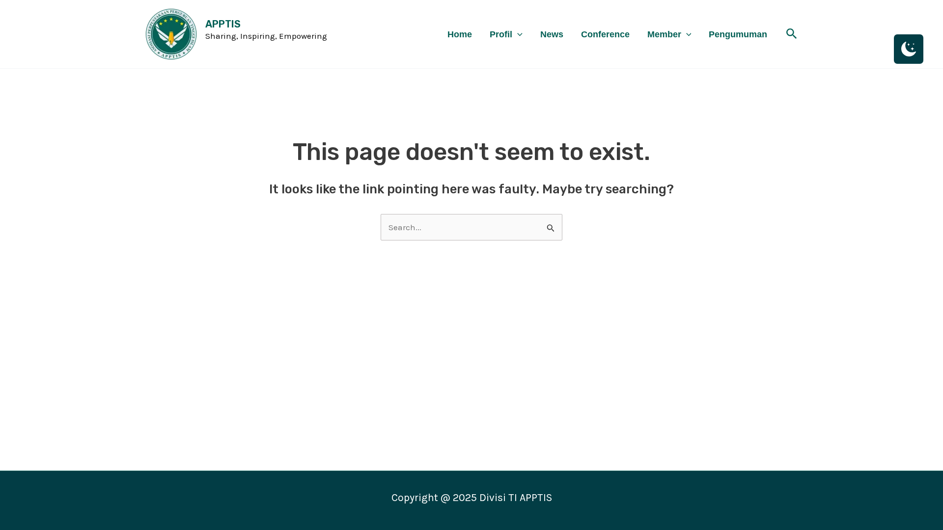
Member (664, 34)
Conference (605, 34)
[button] (517, 34)
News (551, 34)
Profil (501, 34)
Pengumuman (738, 34)
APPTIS (223, 24)
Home (459, 34)
